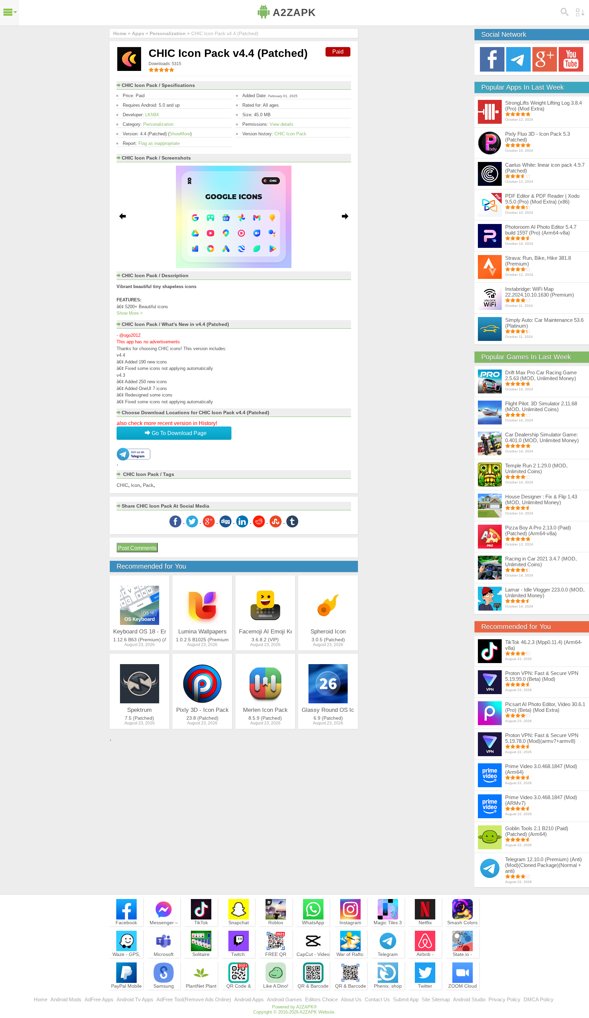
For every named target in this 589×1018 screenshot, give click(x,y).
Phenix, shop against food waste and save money (388, 995)
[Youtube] (571, 59)
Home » (122, 33)
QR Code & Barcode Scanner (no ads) (238, 995)
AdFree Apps (99, 999)
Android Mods (65, 999)
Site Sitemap (436, 999)
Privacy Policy (504, 999)
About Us (351, 999)
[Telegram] (518, 59)
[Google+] (544, 59)
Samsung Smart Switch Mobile (164, 992)
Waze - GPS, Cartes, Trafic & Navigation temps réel (126, 963)
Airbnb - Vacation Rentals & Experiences (425, 963)
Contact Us (377, 999)
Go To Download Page (178, 433)
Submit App (406, 999)
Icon (135, 485)
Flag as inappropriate (159, 143)
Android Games (284, 999)
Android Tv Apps (135, 999)
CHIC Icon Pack (290, 133)
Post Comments (137, 548)
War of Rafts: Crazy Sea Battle (350, 960)
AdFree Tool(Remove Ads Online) (193, 999)
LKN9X (152, 114)
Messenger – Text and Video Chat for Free (164, 929)
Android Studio (469, 999)
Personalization (158, 124)
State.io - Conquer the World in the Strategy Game (462, 963)
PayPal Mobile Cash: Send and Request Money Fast (126, 995)
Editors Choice (321, 999)
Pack (148, 485)
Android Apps (249, 999)
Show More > (130, 313)
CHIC (122, 485)
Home (40, 999)
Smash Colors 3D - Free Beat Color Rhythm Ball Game (463, 932)
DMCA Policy (539, 999)
